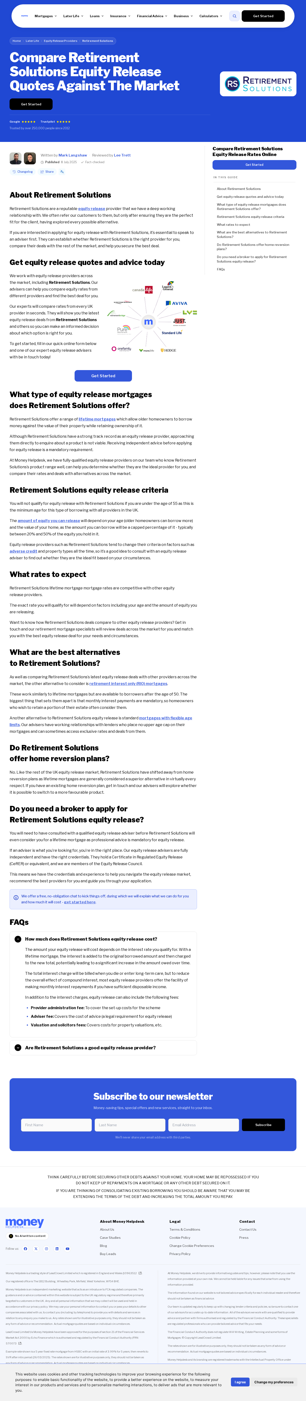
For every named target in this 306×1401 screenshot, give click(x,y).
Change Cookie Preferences (191, 1246)
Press (244, 1237)
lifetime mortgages (97, 419)
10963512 (130, 1273)
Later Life (71, 16)
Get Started (263, 16)
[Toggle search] (234, 16)
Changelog (25, 171)
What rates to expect (233, 224)
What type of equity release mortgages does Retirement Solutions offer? (251, 207)
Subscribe (263, 1125)
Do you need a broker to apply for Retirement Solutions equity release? (252, 259)
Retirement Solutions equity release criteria (250, 217)
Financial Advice (150, 16)
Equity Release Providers (60, 41)
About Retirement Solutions (239, 189)
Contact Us (248, 1229)
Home (17, 41)
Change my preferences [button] (274, 1382)
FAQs (221, 269)
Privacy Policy (180, 1254)
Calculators (208, 16)
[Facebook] (25, 1248)
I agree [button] (240, 1382)
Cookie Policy (179, 1237)
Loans (95, 16)
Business (181, 16)
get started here (80, 902)
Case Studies (110, 1237)
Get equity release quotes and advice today (250, 197)
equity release (91, 208)
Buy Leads (108, 1254)
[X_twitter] (35, 1248)
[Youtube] (67, 1248)
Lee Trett (122, 155)
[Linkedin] (56, 1248)
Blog (103, 1246)
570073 (11, 1343)
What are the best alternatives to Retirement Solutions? (252, 234)
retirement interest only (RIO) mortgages (128, 683)
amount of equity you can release (49, 520)
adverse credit (23, 551)
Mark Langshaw (73, 155)
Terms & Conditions (184, 1229)
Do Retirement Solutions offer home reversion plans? (253, 247)
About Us (107, 1229)
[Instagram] (46, 1248)
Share (49, 171)
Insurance (118, 16)
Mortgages (44, 16)
